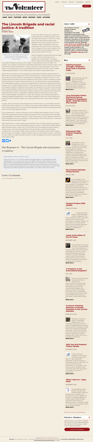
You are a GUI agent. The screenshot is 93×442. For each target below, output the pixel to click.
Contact (64, 2)
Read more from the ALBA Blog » (75, 412)
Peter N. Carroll (9, 31)
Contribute (79, 2)
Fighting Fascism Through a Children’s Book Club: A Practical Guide (75, 67)
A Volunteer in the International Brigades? (76, 270)
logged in (10, 178)
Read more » (70, 89)
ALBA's (66, 421)
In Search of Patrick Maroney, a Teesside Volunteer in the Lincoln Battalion (76, 308)
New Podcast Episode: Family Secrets (76, 171)
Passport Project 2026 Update (75, 204)
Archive (71, 2)
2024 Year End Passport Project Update (76, 345)
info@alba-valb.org (76, 52)
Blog (10, 17)
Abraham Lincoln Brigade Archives (49, 438)
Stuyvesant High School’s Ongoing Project (74, 133)
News (25, 17)
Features (17, 17)
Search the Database (77, 429)
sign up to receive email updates (76, 45)
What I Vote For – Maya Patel (76, 381)
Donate (87, 2)
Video (39, 17)
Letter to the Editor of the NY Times (75, 236)
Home (4, 17)
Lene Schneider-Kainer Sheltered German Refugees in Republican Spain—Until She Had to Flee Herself (76, 99)
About (57, 2)
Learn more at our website (73, 44)
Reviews (31, 17)
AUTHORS (46, 17)
